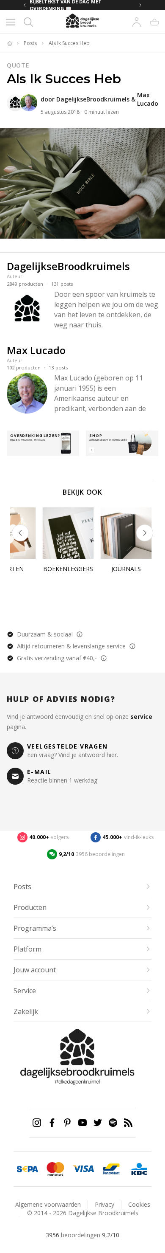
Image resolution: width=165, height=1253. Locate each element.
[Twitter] (98, 1122)
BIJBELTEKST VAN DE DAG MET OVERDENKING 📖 (81, 5)
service (141, 716)
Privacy (104, 1204)
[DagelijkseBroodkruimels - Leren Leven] (9, 43)
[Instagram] (37, 1122)
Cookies (139, 1204)
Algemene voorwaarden (48, 1204)
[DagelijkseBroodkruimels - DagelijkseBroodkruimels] (15, 102)
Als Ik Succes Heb (69, 43)
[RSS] (128, 1122)
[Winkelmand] (154, 22)
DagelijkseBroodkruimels (92, 99)
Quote (18, 65)
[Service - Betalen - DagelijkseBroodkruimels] (27, 1169)
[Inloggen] (136, 22)
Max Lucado (147, 99)
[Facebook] (52, 1122)
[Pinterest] (67, 1122)
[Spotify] (113, 1122)
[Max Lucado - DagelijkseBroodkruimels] (28, 102)
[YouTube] (82, 1122)
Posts (30, 43)
